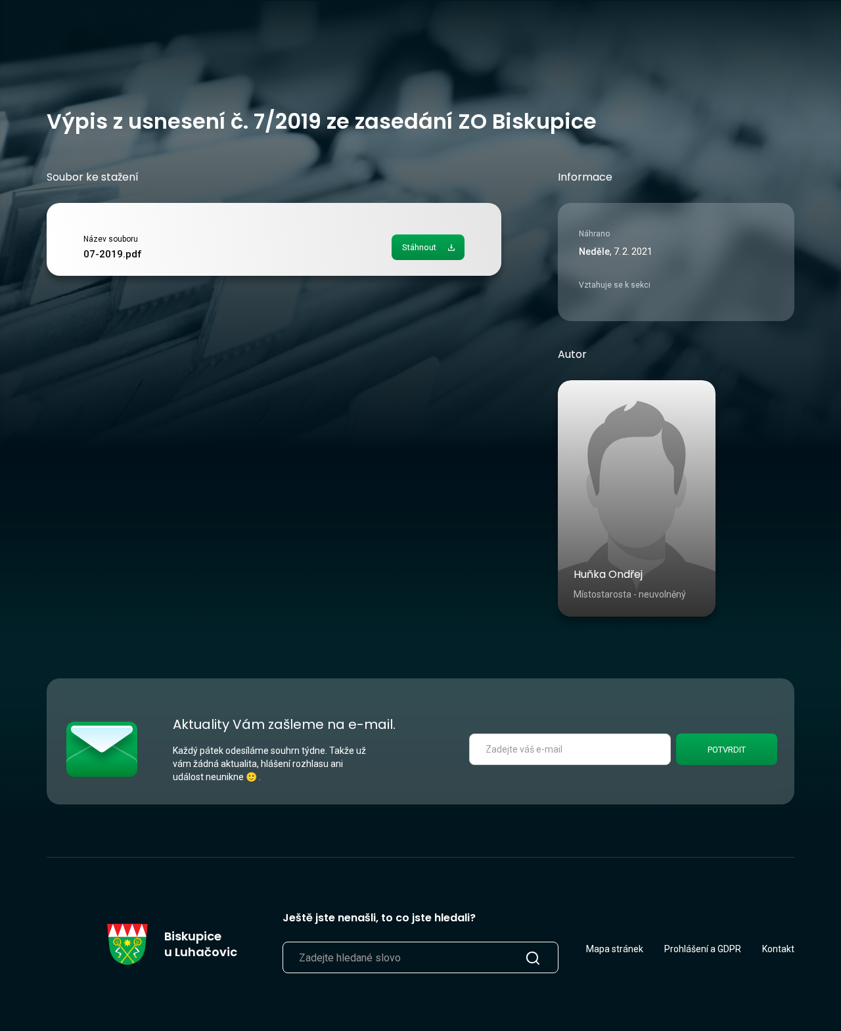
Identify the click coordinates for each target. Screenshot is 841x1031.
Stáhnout (419, 247)
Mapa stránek (614, 949)
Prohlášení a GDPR (702, 949)
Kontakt (778, 949)
